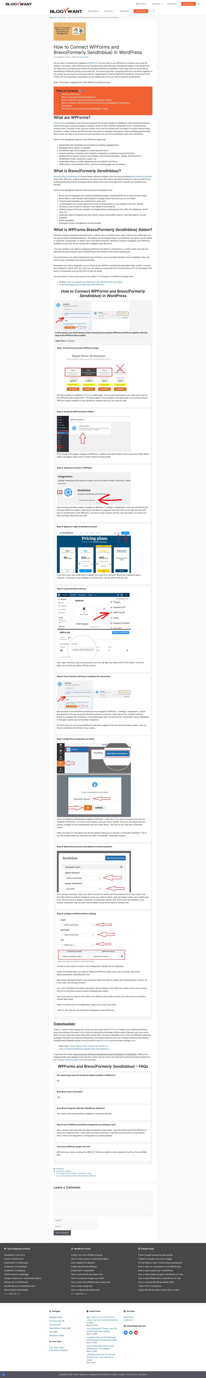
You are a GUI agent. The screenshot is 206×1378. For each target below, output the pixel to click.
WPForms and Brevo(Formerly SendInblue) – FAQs (84, 109)
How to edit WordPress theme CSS (87, 1274)
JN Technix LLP (105, 1374)
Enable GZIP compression (82, 1270)
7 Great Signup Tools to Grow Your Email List (88, 1046)
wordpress (60, 1171)
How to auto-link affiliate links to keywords (90, 1282)
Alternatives (171, 4)
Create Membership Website (84, 1266)
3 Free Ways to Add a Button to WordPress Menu (74, 1173)
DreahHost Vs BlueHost (14, 1270)
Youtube (60, 1060)
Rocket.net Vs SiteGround (16, 1282)
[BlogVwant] (66, 11)
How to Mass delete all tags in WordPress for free (160, 1274)
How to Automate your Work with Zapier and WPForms (76, 1176)
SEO (51, 1332)
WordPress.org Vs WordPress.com (19, 1286)
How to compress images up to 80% (87, 1278)
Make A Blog (140, 4)
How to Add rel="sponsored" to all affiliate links (159, 1266)
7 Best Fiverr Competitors (149, 1286)
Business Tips (55, 1321)
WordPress (62, 17)
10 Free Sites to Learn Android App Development (160, 1263)
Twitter (81, 1060)
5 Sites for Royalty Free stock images (155, 1259)
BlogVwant (53, 17)
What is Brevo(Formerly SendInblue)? (78, 97)
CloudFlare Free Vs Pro (14, 1255)
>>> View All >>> (12, 1294)
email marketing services (141, 176)
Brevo (66, 176)
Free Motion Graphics (58, 1350)
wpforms (68, 1171)
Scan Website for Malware (83, 1263)
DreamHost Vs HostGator (15, 1266)
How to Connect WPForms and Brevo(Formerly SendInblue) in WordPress (95, 103)
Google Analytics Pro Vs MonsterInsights (22, 1278)
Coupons (53, 1325)
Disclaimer (143, 1374)
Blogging (53, 1317)
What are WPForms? (70, 94)
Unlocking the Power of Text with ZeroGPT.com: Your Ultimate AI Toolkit (101, 1357)
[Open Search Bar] (199, 4)
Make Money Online (57, 1328)
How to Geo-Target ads (81, 1286)
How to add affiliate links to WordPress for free (159, 1278)
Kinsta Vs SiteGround (13, 1259)
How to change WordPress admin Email (156, 1282)
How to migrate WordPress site (85, 1290)
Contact (122, 1374)
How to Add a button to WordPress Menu (90, 1259)
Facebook (69, 1060)
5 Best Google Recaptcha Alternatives (155, 1255)
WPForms (93, 63)
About (115, 1374)
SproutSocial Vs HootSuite (16, 1290)
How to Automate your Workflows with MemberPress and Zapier (94, 282)
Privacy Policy (132, 1374)
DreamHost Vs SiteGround (16, 1263)
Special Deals (188, 4)
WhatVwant (129, 1317)
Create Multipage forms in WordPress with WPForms (81, 285)
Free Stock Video (56, 1347)
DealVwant (128, 1320)
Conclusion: (66, 106)
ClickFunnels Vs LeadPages (16, 1274)
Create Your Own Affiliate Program (87, 1255)
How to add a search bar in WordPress (155, 1270)
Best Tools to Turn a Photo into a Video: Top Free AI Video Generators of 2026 (102, 1320)
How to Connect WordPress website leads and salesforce (84, 1049)
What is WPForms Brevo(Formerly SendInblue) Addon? (86, 100)
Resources (156, 4)
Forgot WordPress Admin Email (152, 1290)
